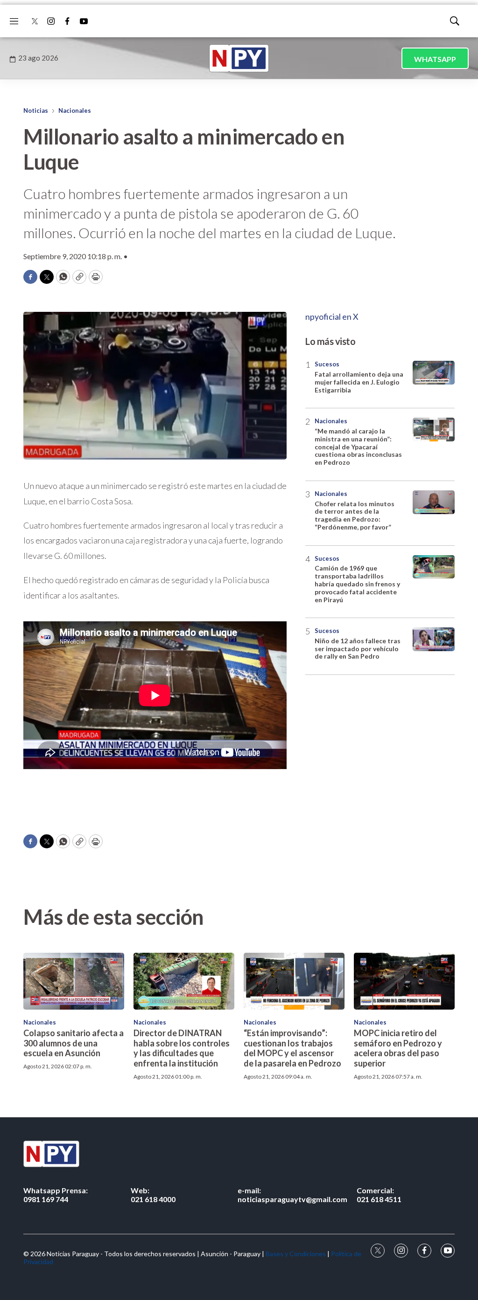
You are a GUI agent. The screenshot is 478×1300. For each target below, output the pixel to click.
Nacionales (74, 110)
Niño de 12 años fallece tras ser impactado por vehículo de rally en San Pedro (358, 648)
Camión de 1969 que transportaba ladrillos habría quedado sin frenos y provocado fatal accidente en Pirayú (357, 583)
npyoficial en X (331, 316)
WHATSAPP (435, 59)
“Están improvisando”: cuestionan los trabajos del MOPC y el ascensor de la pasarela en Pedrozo (292, 1048)
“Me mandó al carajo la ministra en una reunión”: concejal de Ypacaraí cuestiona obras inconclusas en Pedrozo (358, 446)
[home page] (239, 58)
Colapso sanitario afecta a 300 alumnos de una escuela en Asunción (73, 1043)
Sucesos (327, 364)
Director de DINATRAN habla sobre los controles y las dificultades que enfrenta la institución (182, 1048)
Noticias (35, 110)
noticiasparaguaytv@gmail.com (292, 1195)
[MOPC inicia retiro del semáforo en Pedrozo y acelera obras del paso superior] (404, 981)
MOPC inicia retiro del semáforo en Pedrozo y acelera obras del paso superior (398, 1048)
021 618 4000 (153, 1195)
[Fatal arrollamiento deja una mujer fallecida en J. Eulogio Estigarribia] (434, 373)
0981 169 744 (55, 1195)
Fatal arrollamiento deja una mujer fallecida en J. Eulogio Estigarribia (359, 382)
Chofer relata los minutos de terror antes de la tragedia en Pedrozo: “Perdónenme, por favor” (354, 515)
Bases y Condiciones (296, 1254)
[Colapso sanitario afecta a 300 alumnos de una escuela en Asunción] (73, 981)
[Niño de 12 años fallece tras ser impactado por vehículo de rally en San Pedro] (434, 639)
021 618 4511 (379, 1195)
